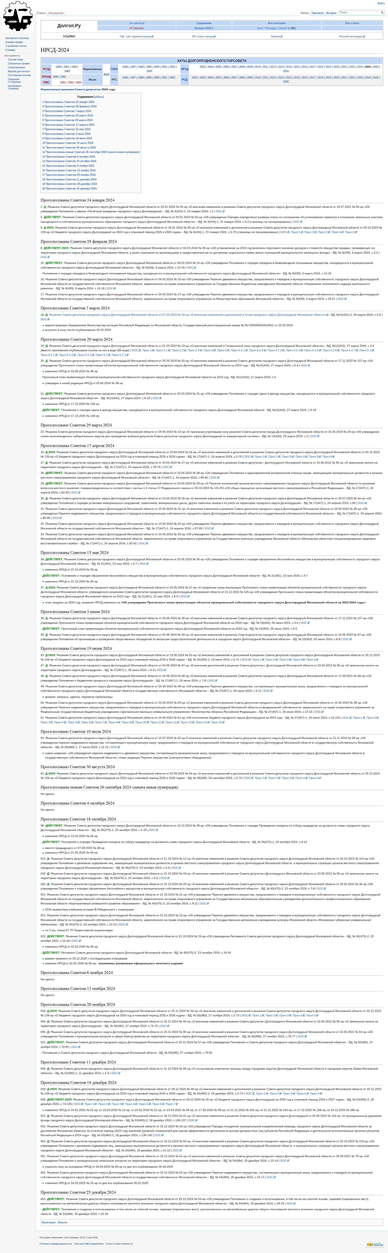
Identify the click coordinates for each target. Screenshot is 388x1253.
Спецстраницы (16, 67)
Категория (48, 1222)
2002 (172, 67)
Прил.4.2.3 (275, 350)
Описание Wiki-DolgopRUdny (89, 1244)
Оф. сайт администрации (135, 36)
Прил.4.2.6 (330, 350)
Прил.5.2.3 (84, 354)
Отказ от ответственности (119, 1244)
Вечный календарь (350, 36)
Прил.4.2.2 (256, 350)
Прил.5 (349, 232)
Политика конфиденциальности (56, 1244)
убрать (99, 96)
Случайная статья (15, 46)
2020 (336, 67)
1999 (149, 67)
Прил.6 (327, 456)
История (331, 13)
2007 (234, 67)
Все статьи (352, 23)
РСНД (46, 69)
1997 (133, 67)
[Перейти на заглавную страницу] (18, 16)
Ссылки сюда (15, 59)
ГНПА (114, 69)
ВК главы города (202, 36)
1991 (66, 67)
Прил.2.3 (193, 350)
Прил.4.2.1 (238, 350)
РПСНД (46, 76)
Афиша (275, 36)
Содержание (204, 23)
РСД (184, 79)
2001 (164, 67)
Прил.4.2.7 (348, 350)
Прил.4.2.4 (293, 350)
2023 (360, 67)
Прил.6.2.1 (119, 354)
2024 (368, 77)
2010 (257, 67)
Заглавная (135, 23)
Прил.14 (201, 722)
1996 (125, 67)
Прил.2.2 (177, 350)
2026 (286, 71)
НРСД (184, 69)
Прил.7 (99, 722)
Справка (10, 50)
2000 (156, 67)
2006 (226, 67)
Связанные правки (19, 63)
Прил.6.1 (102, 354)
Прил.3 (322, 232)
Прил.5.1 (365, 350)
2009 (250, 67)
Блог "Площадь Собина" (272, 28)
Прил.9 (126, 722)
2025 (376, 67)
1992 (71, 82)
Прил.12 (171, 722)
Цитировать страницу (15, 87)
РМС (46, 82)
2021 (344, 67)
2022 (352, 67)
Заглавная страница (17, 38)
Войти (381, 3)
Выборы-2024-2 (204, 28)
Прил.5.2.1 (48, 354)
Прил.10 (140, 722)
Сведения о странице (14, 81)
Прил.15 (216, 722)
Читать (304, 13)
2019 (328, 67)
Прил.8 (113, 722)
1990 (58, 67)
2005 (218, 67)
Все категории (276, 23)
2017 (312, 67)
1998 (141, 67)
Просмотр (318, 13)
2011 (265, 67)
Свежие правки (14, 42)
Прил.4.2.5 (311, 350)
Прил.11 (156, 722)
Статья (41, 13)
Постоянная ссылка (19, 75)
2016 (305, 67)
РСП (106, 74)
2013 (281, 67)
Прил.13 (186, 722)
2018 (320, 67)
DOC (219, 211)
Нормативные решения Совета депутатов (71, 89)
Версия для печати (19, 71)
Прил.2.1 (162, 350)
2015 (297, 67)
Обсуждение (55, 13)
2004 (210, 67)
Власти (62, 1222)
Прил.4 (336, 232)
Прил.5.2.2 (66, 354)
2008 (242, 67)
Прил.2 (309, 232)
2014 (289, 67)
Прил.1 (295, 232)
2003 (149, 71)
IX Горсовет (137, 28)
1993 (78, 82)
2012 (273, 67)
